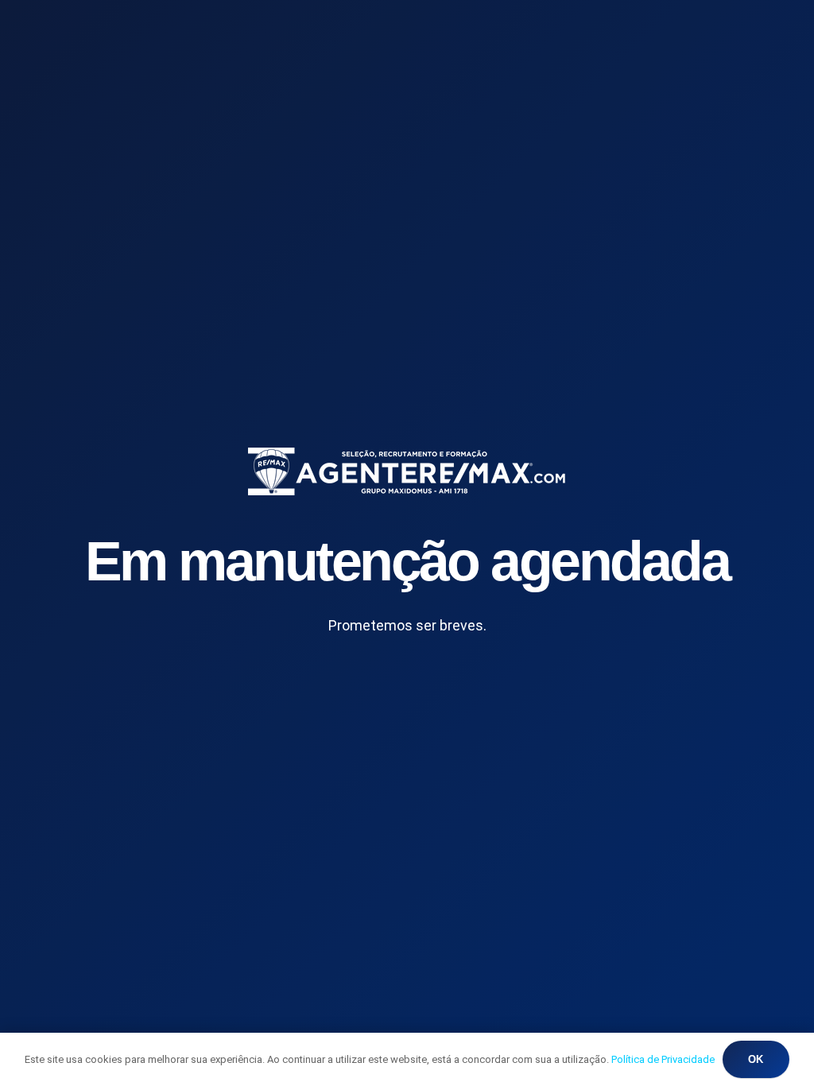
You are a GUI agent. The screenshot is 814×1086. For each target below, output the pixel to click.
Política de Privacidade (663, 1059)
